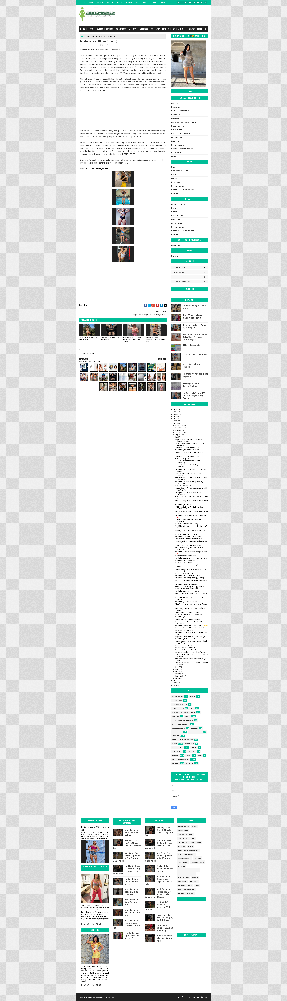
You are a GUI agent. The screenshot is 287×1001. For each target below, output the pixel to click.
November (179, 428)
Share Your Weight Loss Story (127, 2)
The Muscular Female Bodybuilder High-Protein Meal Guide (155, 339)
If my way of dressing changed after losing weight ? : (190, 609)
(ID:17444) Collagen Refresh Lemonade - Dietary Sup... (189, 622)
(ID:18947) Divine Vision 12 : (185, 563)
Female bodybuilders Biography (184, 122)
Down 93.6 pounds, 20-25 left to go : (188, 545)
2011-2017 (102, 997)
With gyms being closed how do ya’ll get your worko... (191, 659)
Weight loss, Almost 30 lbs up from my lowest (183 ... (189, 483)
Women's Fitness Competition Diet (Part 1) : (191, 612)
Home (83, 2)
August (178, 435)
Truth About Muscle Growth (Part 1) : (188, 447)
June (177, 667)
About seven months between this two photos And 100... (189, 440)
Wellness (144, 29)
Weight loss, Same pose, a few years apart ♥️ (190, 516)
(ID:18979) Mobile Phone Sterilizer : (187, 534)
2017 (175, 685)
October (178, 430)
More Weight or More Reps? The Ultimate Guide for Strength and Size (127, 844)
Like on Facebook (179, 272)
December (179, 425)
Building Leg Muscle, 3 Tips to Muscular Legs (95, 828)
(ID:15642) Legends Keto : (191, 345)
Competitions (178, 137)
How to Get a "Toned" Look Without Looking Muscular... (191, 655)
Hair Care (176, 182)
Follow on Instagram (181, 281)
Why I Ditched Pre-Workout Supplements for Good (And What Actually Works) (126, 857)
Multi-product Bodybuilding (183, 190)
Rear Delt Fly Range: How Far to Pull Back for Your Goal (133, 881)
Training (99, 29)
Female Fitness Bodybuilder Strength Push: (88, 338)
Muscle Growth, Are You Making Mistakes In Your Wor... (191, 466)
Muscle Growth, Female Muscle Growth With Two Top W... (191, 478)
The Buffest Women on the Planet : (195, 354)
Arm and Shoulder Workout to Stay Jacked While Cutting (165, 928)
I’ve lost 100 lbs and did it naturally (187, 650)
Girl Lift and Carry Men (181, 133)
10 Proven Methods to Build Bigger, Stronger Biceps (164, 938)
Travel (175, 256)
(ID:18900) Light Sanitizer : (184, 630)
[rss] (194, 2)
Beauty (175, 167)
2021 (175, 421)
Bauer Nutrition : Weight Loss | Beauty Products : (189, 474)
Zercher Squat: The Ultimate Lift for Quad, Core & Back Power (165, 917)
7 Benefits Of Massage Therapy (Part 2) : (190, 586)
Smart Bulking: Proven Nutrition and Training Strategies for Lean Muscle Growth (126, 870)
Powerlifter (177, 152)
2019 (175, 680)
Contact (110, 2)
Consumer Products (180, 171)
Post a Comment (88, 353)
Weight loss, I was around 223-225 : (188, 584)
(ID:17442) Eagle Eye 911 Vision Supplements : (191, 581)
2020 (175, 423)
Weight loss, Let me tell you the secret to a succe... (190, 470)
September (179, 432)
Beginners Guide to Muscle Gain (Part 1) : (190, 628)
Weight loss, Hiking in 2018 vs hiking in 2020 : (191, 558)
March (177, 674)
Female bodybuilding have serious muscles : (194, 306)
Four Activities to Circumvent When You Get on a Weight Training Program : (195, 396)
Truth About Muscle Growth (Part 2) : (188, 456)
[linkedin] (93, 924)
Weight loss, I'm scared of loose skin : (188, 575)
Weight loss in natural (181, 111)
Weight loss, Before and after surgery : (189, 639)
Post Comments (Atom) (97, 361)
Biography (155, 29)
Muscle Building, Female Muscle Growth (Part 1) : (191, 501)
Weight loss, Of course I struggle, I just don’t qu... (191, 527)
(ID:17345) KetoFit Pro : (183, 486)
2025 (175, 412)
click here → (85, 921)
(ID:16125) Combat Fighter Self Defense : (190, 652)
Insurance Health (179, 186)
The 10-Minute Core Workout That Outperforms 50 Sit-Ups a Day (158, 906)
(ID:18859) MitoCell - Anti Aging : (186, 523)
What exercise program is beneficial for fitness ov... (189, 548)
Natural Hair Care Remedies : (185, 647)
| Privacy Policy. (110, 997)
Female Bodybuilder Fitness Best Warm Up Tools (132, 902)
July (176, 437)
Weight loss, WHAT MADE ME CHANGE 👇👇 (191, 626)
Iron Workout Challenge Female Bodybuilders (111, 338)
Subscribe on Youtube (181, 277)
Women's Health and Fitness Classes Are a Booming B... (190, 570)
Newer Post (83, 359)
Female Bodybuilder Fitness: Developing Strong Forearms (131, 892)
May (177, 669)
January (178, 678)
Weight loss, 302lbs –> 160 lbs (186, 602)
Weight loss (121, 29)
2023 (175, 416)
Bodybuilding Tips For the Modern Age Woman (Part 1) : (194, 326)
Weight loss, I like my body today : (187, 591)
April (177, 671)
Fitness (165, 29)
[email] (198, 2)
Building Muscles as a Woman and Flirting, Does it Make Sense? (132, 339)
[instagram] (190, 2)
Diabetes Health (196, 29)
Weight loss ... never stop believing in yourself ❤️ (191, 553)
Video (175, 156)
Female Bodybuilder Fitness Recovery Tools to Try (132, 912)
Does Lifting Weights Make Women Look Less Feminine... (190, 520)
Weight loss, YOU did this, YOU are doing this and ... (191, 633)
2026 (175, 409)
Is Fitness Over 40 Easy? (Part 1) (186, 556)
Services (194, 748)
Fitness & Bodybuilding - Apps (183, 149)
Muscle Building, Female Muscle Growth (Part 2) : (191, 512)
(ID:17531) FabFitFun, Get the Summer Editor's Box (189, 598)
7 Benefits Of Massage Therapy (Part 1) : (190, 578)
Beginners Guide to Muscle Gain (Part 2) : (190, 637)
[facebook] (182, 2)
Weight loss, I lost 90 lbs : (184, 505)
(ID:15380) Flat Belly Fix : (184, 645)
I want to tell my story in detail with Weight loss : (195, 375)
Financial (176, 245)
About (91, 2)
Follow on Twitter (180, 267)
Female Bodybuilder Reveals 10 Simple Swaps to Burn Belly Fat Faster (127, 924)
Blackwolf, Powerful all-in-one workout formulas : (189, 453)
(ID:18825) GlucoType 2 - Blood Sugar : (189, 615)
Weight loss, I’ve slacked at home (187, 450)
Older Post (162, 359)
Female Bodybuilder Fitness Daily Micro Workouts (131, 832)
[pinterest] (205, 2)
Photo (144, 2)
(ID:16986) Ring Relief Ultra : (185, 573)
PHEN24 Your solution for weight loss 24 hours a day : (189, 462)
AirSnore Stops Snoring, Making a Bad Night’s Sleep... (191, 497)
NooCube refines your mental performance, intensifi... (191, 542)
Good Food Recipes (179, 215)
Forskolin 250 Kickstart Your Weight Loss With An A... (190, 444)
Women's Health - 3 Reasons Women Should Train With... (191, 642)
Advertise (100, 2)
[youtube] (201, 2)
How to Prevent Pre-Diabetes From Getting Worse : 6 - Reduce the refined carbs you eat (195, 337)
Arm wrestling (178, 145)
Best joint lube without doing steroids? (189, 539)
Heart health (178, 223)
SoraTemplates (88, 997)
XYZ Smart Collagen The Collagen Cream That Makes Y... (189, 508)
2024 (175, 414)
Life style (153, 2)
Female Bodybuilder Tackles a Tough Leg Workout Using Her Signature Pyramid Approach (157, 893)
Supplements (177, 130)
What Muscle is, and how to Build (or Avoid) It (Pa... (191, 594)
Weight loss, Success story (184, 617)
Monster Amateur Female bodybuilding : (191, 365)
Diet (173, 29)
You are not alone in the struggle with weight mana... (191, 566)
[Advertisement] (123, 110)
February (178, 676)
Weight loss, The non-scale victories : (188, 536)
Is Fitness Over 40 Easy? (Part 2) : (187, 560)
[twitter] (178, 2)
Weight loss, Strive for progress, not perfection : (188, 493)
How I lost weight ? (182, 458)
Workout (163, 2)
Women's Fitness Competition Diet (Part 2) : (191, 619)
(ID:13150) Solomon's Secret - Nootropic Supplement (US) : (193, 384)
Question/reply (178, 126)
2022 (175, 419)
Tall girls (182, 29)
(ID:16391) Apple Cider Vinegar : (186, 589)
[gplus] (186, 2)
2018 (175, 683)
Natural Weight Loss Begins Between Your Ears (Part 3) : (192, 316)
